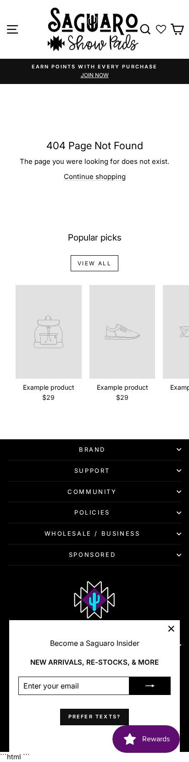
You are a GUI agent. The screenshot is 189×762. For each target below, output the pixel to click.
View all (94, 263)
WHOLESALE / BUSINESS (92, 533)
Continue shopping (95, 176)
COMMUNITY (92, 491)
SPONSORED (92, 554)
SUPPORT (92, 470)
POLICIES (92, 512)
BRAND (92, 449)
